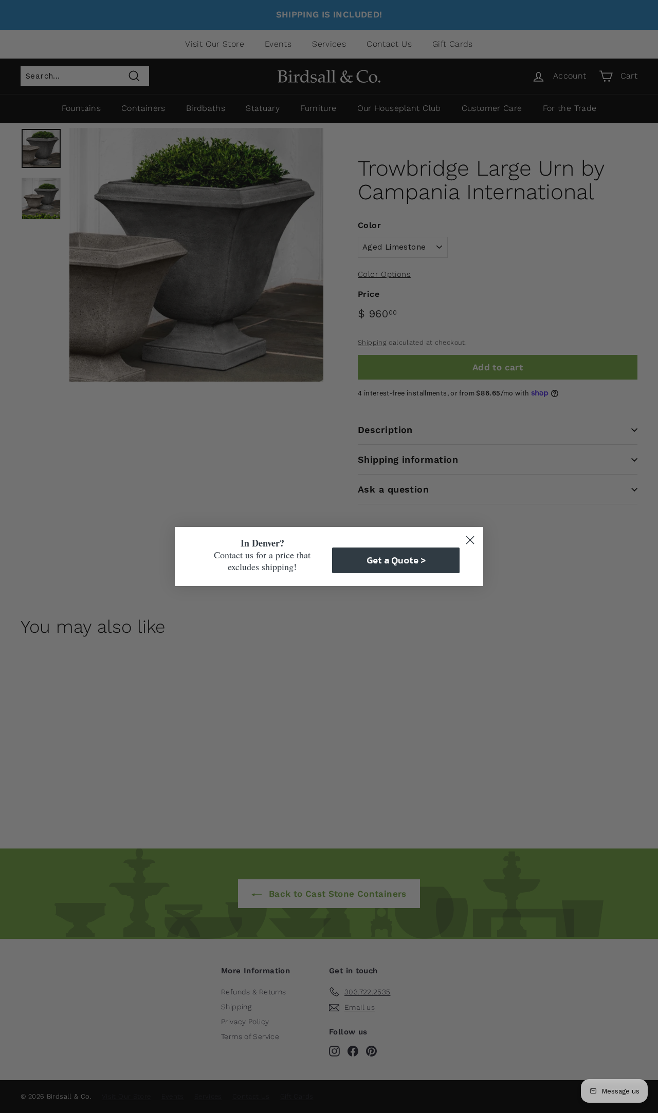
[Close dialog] (470, 540)
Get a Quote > (396, 560)
